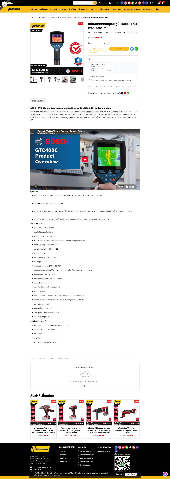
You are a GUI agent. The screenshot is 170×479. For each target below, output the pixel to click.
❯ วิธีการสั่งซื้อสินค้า (84, 451)
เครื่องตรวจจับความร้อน (74, 17)
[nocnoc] (146, 3)
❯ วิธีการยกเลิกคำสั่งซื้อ (85, 461)
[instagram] (125, 3)
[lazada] (143, 3)
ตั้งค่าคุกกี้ (119, 474)
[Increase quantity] (108, 43)
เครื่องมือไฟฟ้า (51, 17)
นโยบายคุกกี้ (56, 475)
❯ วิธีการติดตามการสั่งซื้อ (86, 454)
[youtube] (129, 3)
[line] (132, 3)
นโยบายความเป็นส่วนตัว (43, 475)
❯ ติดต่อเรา (62, 454)
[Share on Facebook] (119, 93)
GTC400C (51, 358)
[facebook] (122, 3)
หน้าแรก (34, 17)
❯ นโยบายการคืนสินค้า (85, 458)
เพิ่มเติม (158, 9)
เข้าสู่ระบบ (104, 3)
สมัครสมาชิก (115, 3)
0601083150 (42, 358)
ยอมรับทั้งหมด (131, 474)
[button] (85, 3)
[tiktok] (136, 3)
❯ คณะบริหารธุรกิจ (104, 451)
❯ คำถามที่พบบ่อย (84, 465)
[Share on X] (122, 93)
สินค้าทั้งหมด (42, 17)
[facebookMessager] (165, 474)
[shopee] (139, 3)
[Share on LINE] (128, 93)
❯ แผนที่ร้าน (62, 458)
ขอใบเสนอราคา (93, 52)
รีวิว (85, 386)
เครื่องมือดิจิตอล (61, 17)
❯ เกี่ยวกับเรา (62, 451)
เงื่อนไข (93, 70)
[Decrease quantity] (100, 43)
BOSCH (96, 87)
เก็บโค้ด (109, 70)
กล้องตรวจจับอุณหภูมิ (63, 358)
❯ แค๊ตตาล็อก (62, 461)
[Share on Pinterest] (125, 93)
